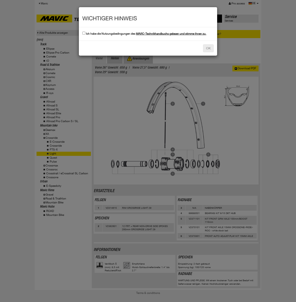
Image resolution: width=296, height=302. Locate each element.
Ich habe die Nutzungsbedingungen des (145, 33)
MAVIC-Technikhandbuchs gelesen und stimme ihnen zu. (171, 33)
